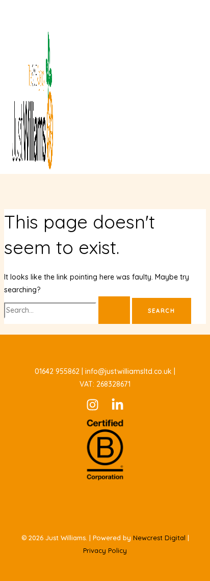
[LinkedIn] (117, 408)
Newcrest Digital (159, 538)
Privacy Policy (105, 550)
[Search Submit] (114, 310)
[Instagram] (92, 408)
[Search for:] (68, 310)
